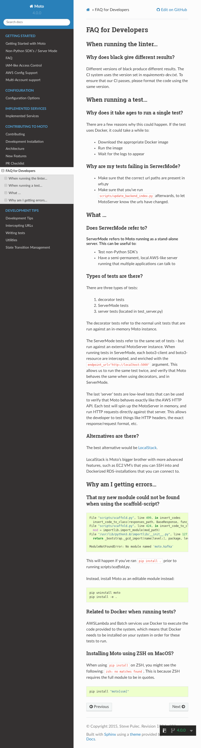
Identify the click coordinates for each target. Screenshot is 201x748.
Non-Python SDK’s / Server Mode (31, 51)
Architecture (15, 149)
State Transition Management (28, 247)
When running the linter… (28, 178)
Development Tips (19, 218)
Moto (38, 6)
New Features (16, 156)
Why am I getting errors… (28, 200)
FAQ (9, 58)
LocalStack (147, 448)
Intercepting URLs (19, 225)
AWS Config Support (22, 73)
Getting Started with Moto (26, 43)
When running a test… (25, 185)
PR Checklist (15, 163)
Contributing (15, 134)
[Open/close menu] (2, 171)
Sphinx (110, 734)
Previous (101, 707)
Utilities (11, 240)
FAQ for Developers (20, 171)
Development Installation (25, 141)
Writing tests (15, 233)
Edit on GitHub (173, 10)
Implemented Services (22, 116)
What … (15, 193)
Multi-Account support (23, 80)
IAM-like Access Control (24, 65)
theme (135, 734)
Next (177, 707)
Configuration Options (23, 98)
